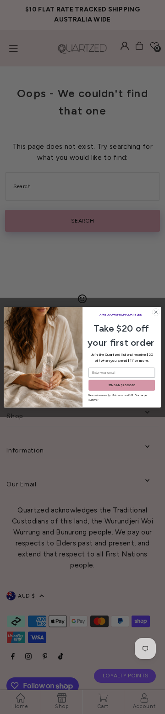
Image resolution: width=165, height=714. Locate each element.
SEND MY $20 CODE (122, 385)
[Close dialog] (155, 311)
